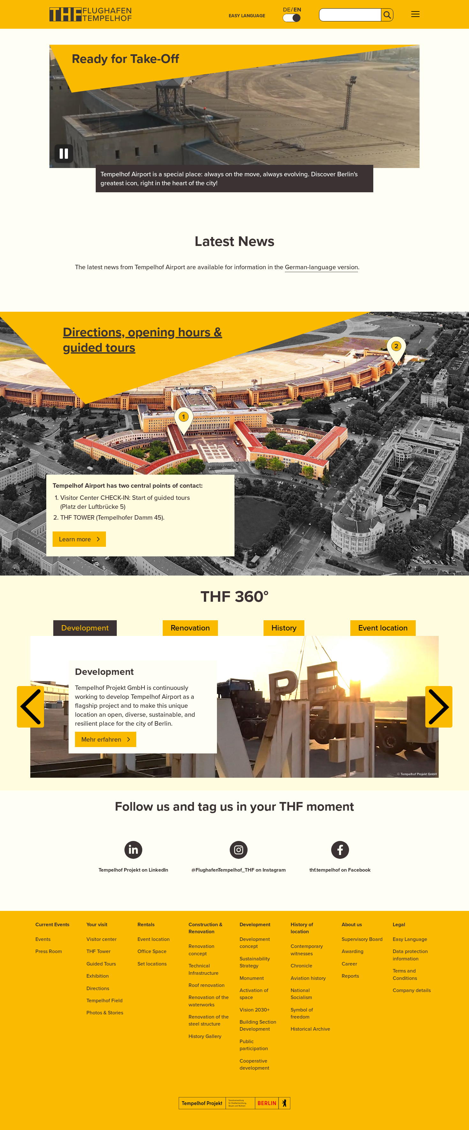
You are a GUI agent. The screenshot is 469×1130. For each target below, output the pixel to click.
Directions (97, 988)
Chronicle (301, 965)
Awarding (352, 951)
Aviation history (308, 978)
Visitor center (101, 939)
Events (42, 939)
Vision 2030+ (255, 1009)
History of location (302, 928)
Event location (154, 939)
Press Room (48, 951)
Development (255, 924)
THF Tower (98, 951)
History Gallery (205, 1036)
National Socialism (301, 994)
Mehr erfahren (101, 739)
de (286, 10)
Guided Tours (101, 963)
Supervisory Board (362, 939)
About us (352, 924)
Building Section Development (258, 1025)
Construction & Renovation (205, 928)
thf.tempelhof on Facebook (340, 870)
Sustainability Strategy (255, 962)
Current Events (52, 924)
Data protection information (410, 955)
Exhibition (97, 976)
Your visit (96, 924)
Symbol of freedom (302, 1013)
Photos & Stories (104, 1012)
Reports (350, 976)
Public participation (254, 1045)
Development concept (255, 942)
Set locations (152, 963)
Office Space (152, 951)
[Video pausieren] (64, 153)
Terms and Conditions (405, 974)
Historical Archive (310, 1029)
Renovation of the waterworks (209, 1001)
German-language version (321, 267)
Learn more (75, 539)
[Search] (387, 14)
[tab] (85, 628)
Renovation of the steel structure (209, 1020)
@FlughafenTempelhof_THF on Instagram (238, 870)
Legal (399, 924)
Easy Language (247, 15)
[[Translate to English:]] (234, 106)
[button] (415, 15)
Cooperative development (254, 1064)
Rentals (146, 924)
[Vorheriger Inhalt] (30, 707)
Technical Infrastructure (204, 969)
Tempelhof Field (104, 1000)
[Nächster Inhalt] (438, 707)
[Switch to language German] (291, 18)
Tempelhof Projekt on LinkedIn (133, 870)
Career (349, 963)
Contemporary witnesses (307, 950)
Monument (252, 978)
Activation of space (254, 994)
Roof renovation (207, 985)
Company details (412, 990)
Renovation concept (201, 950)
